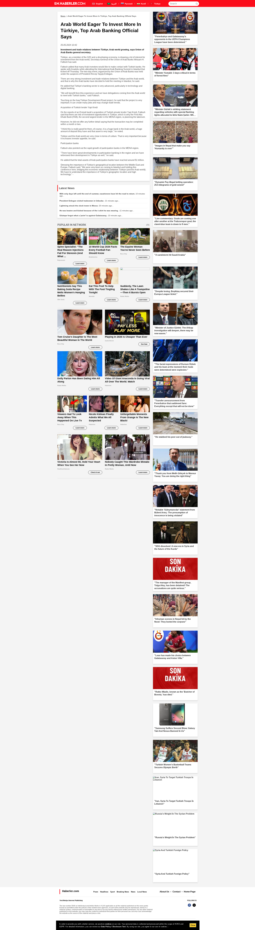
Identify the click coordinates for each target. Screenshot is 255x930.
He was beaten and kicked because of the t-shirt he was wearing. (97, 211)
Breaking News (123, 892)
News (133, 892)
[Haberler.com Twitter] (194, 906)
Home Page (190, 892)
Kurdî (143, 4)
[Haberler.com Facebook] (189, 906)
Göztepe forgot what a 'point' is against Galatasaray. (91, 215)
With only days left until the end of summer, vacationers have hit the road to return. (102, 195)
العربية (113, 4)
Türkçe (157, 4)
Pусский (128, 4)
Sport (112, 892)
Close (193, 925)
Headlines (104, 892)
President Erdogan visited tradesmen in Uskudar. (90, 201)
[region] (127, 925)
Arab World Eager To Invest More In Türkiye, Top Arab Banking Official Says (98, 16)
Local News (142, 892)
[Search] (196, 4)
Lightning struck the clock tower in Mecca (87, 206)
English (99, 4)
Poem (95, 892)
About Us (164, 892)
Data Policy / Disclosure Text (113, 927)
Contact (176, 892)
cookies (108, 924)
